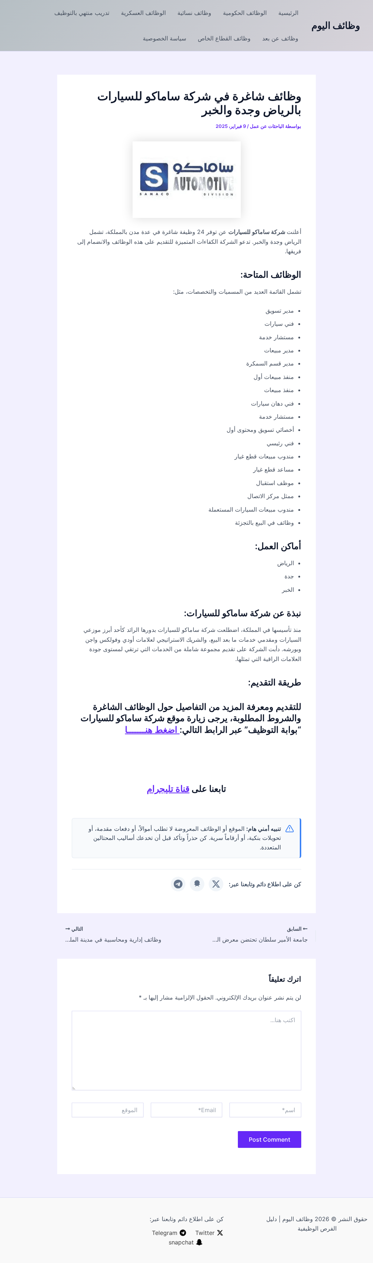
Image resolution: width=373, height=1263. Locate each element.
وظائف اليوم (335, 25)
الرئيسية (288, 12)
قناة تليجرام (168, 788)
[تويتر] (216, 884)
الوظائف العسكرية (143, 12)
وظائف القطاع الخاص (224, 38)
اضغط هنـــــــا (152, 729)
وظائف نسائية (194, 12)
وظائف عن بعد (280, 38)
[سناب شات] (197, 884)
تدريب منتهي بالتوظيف (81, 12)
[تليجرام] (178, 884)
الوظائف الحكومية (245, 12)
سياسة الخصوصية (164, 38)
